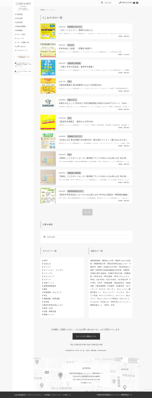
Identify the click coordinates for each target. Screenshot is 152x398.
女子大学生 (111, 280)
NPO (60, 33)
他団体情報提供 (50, 286)
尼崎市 (126, 270)
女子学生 (101, 280)
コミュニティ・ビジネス (53, 270)
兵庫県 (112, 88)
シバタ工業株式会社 (115, 70)
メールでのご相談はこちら (86, 336)
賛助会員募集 (21, 26)
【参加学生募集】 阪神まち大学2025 (76, 121)
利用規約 (48, 395)
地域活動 (108, 125)
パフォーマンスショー (106, 143)
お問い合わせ (21, 46)
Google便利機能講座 (81, 161)
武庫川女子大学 (110, 267)
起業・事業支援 (50, 311)
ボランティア (95, 88)
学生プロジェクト (122, 276)
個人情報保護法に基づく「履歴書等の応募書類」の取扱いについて (23, 64)
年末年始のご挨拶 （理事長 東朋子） (76, 48)
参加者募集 (100, 125)
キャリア (47, 267)
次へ (87, 212)
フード (117, 143)
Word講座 (104, 180)
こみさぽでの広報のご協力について (23, 72)
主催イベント (49, 283)
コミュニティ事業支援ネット (100, 52)
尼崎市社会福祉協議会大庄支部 (108, 270)
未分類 (46, 302)
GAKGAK (62, 106)
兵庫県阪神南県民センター (124, 88)
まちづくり (114, 33)
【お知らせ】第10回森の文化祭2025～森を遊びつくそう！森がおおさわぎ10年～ (95, 140)
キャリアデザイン (107, 295)
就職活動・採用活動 (74, 63)
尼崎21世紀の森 (115, 273)
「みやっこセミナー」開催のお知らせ (76, 30)
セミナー (106, 33)
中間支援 (19, 14)
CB (60, 161)
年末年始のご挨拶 (116, 52)
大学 (100, 283)
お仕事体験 (87, 143)
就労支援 (19, 22)
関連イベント (72, 100)
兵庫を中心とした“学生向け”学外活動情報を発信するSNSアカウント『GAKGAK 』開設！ (99, 103)
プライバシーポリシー (35, 395)
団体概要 (19, 30)
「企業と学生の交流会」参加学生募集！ (77, 67)
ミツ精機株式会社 (128, 70)
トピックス (48, 273)
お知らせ (91, 33)
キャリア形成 (95, 70)
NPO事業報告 (91, 198)
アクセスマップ (21, 50)
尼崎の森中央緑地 (98, 273)
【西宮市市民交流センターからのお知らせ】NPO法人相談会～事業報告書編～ (94, 195)
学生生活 (98, 276)
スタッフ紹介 (21, 34)
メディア (47, 280)
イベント (87, 70)
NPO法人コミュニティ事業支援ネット (75, 33)
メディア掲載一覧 (22, 42)
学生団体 (108, 276)
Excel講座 (66, 180)
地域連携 (124, 125)
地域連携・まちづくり (74, 27)
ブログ (102, 289)
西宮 (100, 267)
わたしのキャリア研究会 (108, 299)
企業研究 (120, 286)
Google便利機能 (68, 161)
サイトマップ (57, 395)
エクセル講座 (112, 180)
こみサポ (99, 33)
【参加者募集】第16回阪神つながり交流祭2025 (80, 85)
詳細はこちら (87, 383)
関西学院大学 (100, 264)
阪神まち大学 (108, 261)
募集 (45, 289)
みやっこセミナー (124, 33)
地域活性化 (118, 106)
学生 (69, 81)
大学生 (125, 106)
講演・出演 (48, 308)
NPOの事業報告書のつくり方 (77, 198)
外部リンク (67, 395)
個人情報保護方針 (20, 395)
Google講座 (92, 161)
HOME (42, 10)
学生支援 (19, 18)
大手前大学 (123, 280)
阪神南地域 (95, 261)
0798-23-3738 (80, 345)
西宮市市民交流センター (75, 191)
